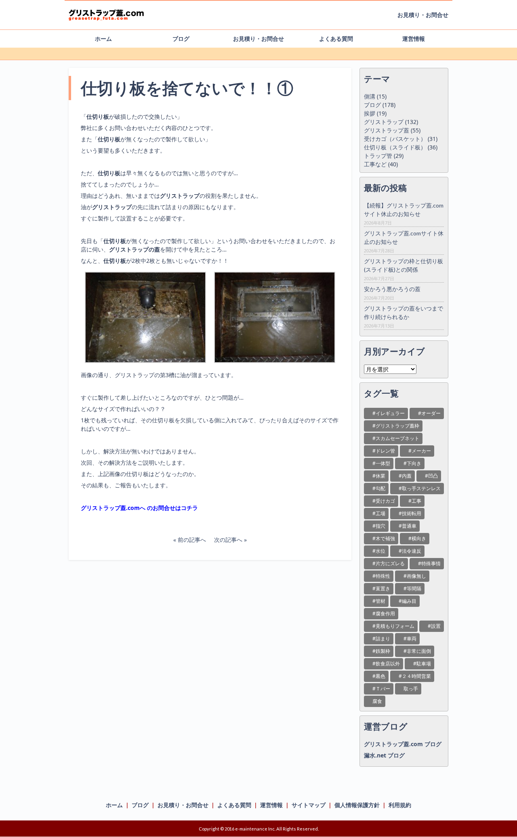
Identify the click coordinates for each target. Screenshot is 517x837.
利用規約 (400, 805)
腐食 (377, 701)
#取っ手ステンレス (420, 488)
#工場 (378, 513)
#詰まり (381, 638)
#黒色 (378, 676)
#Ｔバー (381, 688)
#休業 (378, 475)
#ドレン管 (383, 450)
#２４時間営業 (415, 676)
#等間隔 (412, 588)
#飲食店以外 (386, 663)
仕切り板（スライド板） (395, 147)
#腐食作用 (383, 613)
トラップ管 (378, 155)
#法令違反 (410, 551)
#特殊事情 (429, 563)
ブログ (180, 38)
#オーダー (429, 413)
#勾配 (378, 488)
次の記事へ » (230, 539)
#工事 (414, 500)
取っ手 (411, 688)
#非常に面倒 (417, 651)
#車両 (410, 638)
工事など (375, 164)
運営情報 (413, 38)
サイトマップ (309, 805)
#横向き (417, 538)
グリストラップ (384, 122)
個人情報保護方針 (357, 805)
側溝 (369, 96)
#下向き (412, 463)
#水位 (378, 551)
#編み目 (407, 601)
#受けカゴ (383, 500)
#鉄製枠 (381, 651)
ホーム (103, 38)
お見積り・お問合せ (422, 15)
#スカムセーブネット (395, 438)
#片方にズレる (388, 563)
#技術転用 (410, 513)
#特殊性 (381, 576)
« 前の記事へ (189, 539)
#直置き (381, 588)
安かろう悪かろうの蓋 (392, 288)
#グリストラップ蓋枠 (395, 425)
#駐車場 (422, 663)
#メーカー (419, 450)
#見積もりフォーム (393, 626)
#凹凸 (431, 475)
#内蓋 (405, 475)
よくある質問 (336, 38)
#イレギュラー (388, 413)
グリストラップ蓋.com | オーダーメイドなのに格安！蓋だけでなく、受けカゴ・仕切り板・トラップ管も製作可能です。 (115, 17)
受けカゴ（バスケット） (395, 139)
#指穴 (378, 525)
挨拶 (369, 113)
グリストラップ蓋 (386, 130)
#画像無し (415, 576)
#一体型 (381, 463)
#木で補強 (383, 538)
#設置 (434, 626)
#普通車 (407, 525)
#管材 (378, 601)
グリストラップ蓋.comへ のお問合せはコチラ (139, 508)
